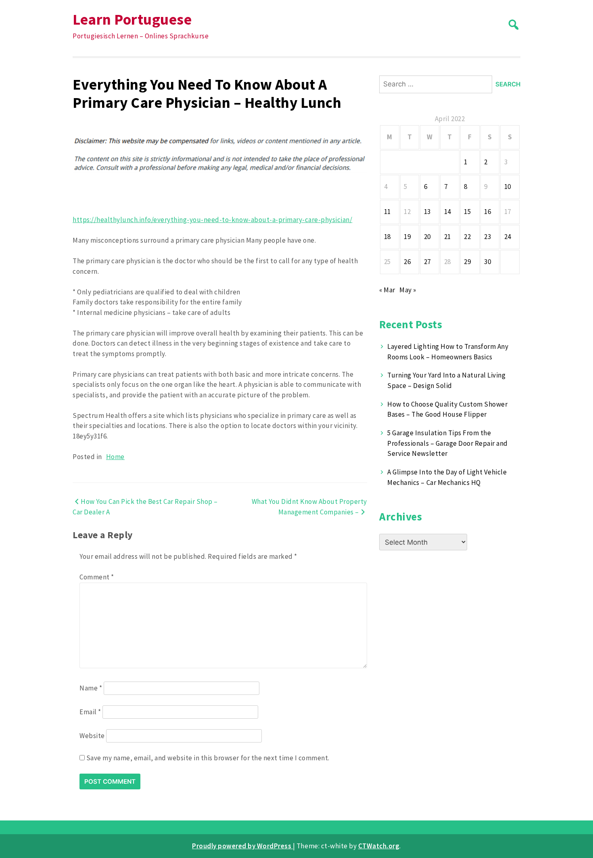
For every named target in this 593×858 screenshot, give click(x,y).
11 (387, 211)
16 (487, 211)
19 (407, 236)
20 (427, 236)
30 (487, 261)
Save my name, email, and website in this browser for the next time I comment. (208, 757)
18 (387, 236)
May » (407, 289)
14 (447, 211)
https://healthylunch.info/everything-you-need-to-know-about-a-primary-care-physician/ (212, 219)
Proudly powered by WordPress (242, 845)
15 (467, 211)
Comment (96, 577)
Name (90, 688)
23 (487, 236)
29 (467, 261)
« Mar (387, 289)
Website (92, 735)
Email (90, 711)
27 (427, 261)
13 (427, 211)
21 (447, 236)
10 (507, 186)
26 (407, 261)
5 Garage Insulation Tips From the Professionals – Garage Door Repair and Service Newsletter (447, 443)
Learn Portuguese (132, 19)
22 (467, 236)
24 (507, 236)
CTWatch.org (379, 845)
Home (115, 456)
